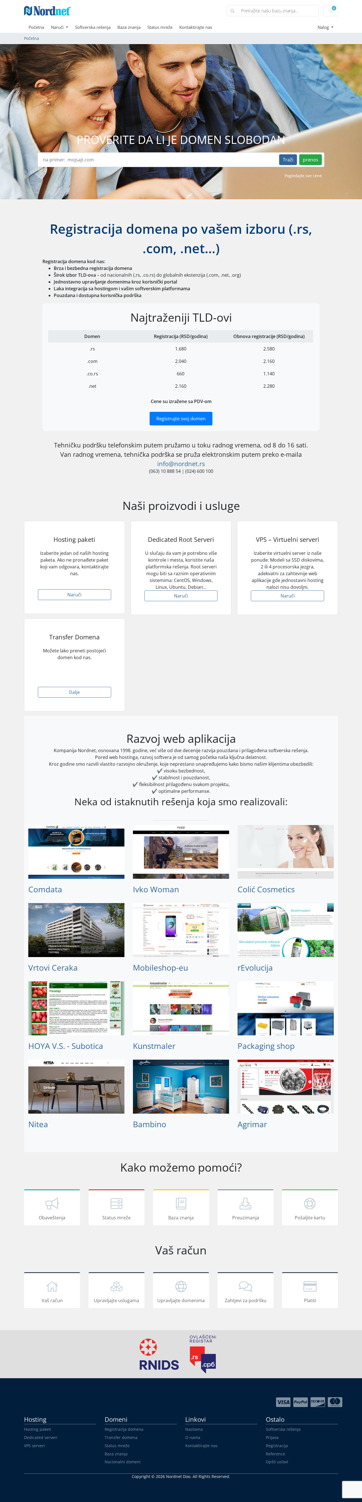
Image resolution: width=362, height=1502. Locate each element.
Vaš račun (52, 1300)
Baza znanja (129, 27)
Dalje (74, 692)
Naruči (58, 27)
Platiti (310, 1300)
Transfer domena (121, 1437)
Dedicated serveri (40, 1437)
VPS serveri (34, 1445)
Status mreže (160, 27)
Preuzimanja (245, 1218)
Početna (36, 27)
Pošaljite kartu (310, 1218)
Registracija (277, 1445)
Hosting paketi (37, 1429)
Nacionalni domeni (123, 1461)
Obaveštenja (52, 1218)
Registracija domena (124, 1429)
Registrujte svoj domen (181, 418)
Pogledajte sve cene (303, 175)
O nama (192, 1437)
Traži (288, 160)
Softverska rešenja (93, 27)
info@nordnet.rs (181, 463)
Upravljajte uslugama (116, 1300)
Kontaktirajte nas (195, 27)
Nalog (324, 27)
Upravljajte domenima (181, 1300)
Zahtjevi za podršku (245, 1300)
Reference (275, 1453)
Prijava (272, 1437)
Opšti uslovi (277, 1461)
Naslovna (194, 1429)
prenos (310, 160)
